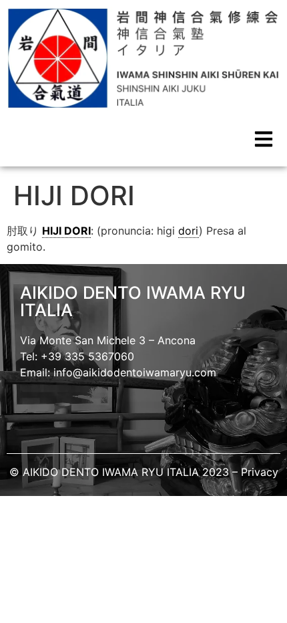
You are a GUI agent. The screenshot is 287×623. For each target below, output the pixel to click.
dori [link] (188, 230)
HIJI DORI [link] (66, 230)
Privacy (259, 472)
